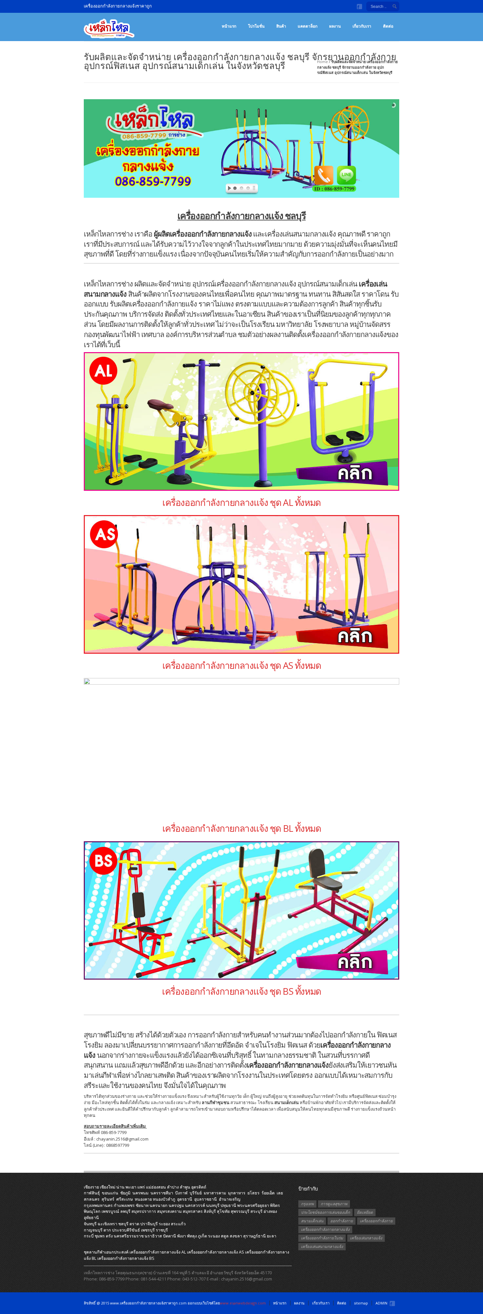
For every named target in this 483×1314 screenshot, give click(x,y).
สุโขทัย (223, 1211)
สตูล (225, 1236)
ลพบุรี (125, 1211)
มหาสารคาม (215, 1193)
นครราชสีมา (161, 1193)
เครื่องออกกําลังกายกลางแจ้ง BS (125, 1258)
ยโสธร (253, 1193)
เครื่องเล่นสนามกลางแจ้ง (322, 1246)
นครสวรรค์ (195, 1205)
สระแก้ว (178, 1224)
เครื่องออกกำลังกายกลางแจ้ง (325, 1229)
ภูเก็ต (202, 1236)
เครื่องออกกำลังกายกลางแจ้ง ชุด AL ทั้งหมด (241, 502)
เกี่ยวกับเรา (362, 26)
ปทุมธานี (228, 1205)
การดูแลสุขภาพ (334, 1204)
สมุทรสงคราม (169, 1211)
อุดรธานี (184, 1199)
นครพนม (140, 1193)
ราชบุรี (162, 1230)
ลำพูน (185, 1187)
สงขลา (236, 1236)
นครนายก (159, 1205)
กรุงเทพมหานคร (98, 1205)
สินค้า (281, 26)
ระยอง (164, 1224)
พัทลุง (192, 1236)
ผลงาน (335, 26)
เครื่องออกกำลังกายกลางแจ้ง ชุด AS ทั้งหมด (241, 665)
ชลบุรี (123, 1224)
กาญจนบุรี (93, 1230)
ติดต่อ (388, 26)
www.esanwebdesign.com (243, 1303)
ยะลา (271, 1236)
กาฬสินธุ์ (92, 1193)
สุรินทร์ (108, 1199)
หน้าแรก (229, 26)
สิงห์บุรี (210, 1211)
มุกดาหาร (236, 1193)
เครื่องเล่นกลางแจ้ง (366, 1238)
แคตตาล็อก (307, 26)
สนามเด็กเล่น (312, 1221)
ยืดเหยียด (365, 1212)
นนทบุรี (212, 1205)
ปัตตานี (169, 1236)
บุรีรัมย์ (196, 1193)
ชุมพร (100, 1236)
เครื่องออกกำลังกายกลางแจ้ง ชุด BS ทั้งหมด (241, 991)
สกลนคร (92, 1199)
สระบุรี (256, 1211)
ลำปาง (173, 1187)
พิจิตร (275, 1205)
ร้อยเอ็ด (268, 1193)
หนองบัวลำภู (164, 1199)
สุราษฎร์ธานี (254, 1236)
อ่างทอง (270, 1211)
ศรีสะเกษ (124, 1199)
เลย (280, 1193)
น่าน (120, 1187)
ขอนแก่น (110, 1193)
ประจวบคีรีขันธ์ (126, 1230)
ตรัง (109, 1236)
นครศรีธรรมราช (129, 1236)
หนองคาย (143, 1199)
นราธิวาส (153, 1236)
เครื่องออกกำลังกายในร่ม (322, 1238)
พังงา (181, 1236)
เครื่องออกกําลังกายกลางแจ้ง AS (215, 1252)
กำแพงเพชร (124, 1205)
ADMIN (381, 1303)
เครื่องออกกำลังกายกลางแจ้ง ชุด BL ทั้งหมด (241, 828)
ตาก (107, 1230)
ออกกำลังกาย (341, 1221)
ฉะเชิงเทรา (107, 1224)
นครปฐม (176, 1205)
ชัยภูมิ (125, 1193)
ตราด (134, 1224)
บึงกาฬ (181, 1193)
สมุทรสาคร (193, 1211)
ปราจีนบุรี (149, 1224)
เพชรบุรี (148, 1230)
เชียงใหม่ (107, 1187)
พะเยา (131, 1187)
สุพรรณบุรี (240, 1211)
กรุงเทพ (307, 1204)
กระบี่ (89, 1236)
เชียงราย (91, 1187)
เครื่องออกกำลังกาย (376, 1221)
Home (322, 61)
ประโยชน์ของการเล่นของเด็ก (325, 1212)
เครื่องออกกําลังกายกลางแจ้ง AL (157, 1252)
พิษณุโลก (92, 1211)
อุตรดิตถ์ (198, 1187)
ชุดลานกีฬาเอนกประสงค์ (106, 1252)
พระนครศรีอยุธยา (253, 1205)
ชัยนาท (142, 1205)
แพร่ (141, 1187)
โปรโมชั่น (256, 26)
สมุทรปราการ (143, 1211)
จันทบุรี (90, 1224)
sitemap (361, 1303)
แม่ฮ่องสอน (156, 1187)
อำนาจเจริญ (230, 1199)
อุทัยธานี (91, 1217)
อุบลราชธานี (205, 1199)
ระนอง (214, 1236)
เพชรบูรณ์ (110, 1211)
